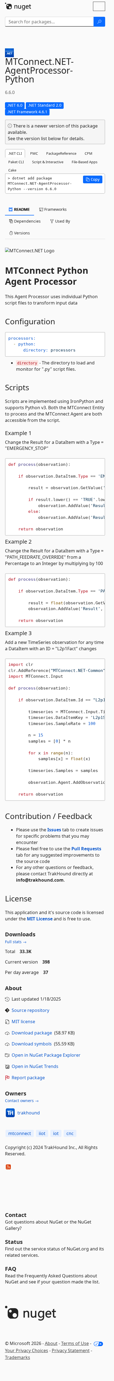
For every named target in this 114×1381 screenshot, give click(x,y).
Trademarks (17, 1357)
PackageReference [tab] (61, 153)
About (51, 1343)
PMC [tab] (34, 153)
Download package (32, 1033)
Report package (28, 1078)
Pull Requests (86, 849)
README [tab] (21, 209)
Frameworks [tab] (55, 209)
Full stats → (16, 941)
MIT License (40, 919)
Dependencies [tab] (27, 221)
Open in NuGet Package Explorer (46, 1055)
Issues (54, 830)
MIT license (23, 1022)
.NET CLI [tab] (15, 153)
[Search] (99, 22)
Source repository (30, 1010)
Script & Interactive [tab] (47, 161)
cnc (70, 1133)
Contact (16, 1215)
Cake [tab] (12, 170)
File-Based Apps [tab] (84, 161)
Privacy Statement (71, 1350)
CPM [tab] (88, 153)
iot (56, 1133)
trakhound (28, 1113)
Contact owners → (22, 1100)
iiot (42, 1133)
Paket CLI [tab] (16, 161)
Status (14, 1242)
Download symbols (32, 1044)
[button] (92, 179)
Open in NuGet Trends (35, 1066)
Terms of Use (75, 1343)
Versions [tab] (21, 233)
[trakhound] (10, 1113)
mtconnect (19, 1133)
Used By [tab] (62, 221)
